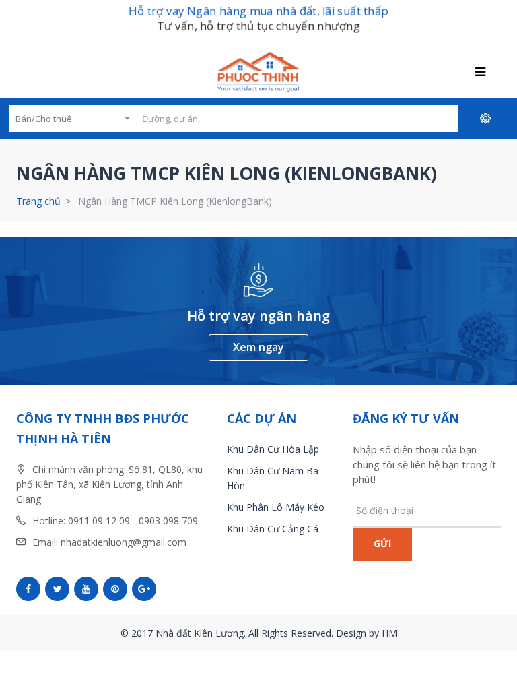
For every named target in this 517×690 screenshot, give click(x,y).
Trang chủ (38, 201)
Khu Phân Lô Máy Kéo (275, 507)
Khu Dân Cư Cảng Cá (272, 528)
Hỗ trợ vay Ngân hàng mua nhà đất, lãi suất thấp (258, 10)
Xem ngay (258, 347)
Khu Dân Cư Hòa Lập (273, 449)
